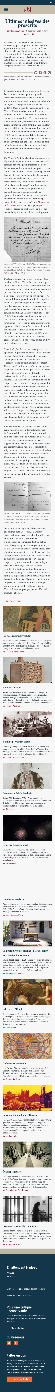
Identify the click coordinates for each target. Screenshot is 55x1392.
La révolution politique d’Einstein (20, 1115)
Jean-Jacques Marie (14, 915)
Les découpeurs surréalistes (17, 636)
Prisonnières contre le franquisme (20, 1226)
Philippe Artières (17, 31)
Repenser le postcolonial (15, 845)
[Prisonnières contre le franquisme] (27, 1208)
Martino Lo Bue (12, 1136)
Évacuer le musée (12, 1171)
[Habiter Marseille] (27, 670)
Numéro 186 (28, 34)
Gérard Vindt (11, 1028)
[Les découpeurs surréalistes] (27, 618)
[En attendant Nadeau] (27, 9)
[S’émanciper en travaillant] (27, 724)
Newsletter (44, 72)
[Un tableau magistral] (27, 881)
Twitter (35, 72)
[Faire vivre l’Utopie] (27, 991)
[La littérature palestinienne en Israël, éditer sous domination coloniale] (27, 933)
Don (49, 72)
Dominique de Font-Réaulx (17, 1190)
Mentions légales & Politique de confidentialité (26, 1289)
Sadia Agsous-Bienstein (16, 973)
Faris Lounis (11, 863)
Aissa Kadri (10, 809)
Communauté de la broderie (17, 793)
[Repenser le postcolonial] (27, 827)
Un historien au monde (14, 1063)
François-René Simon (15, 652)
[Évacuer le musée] (27, 1154)
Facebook (40, 72)
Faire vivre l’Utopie (13, 1009)
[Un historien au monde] (27, 1046)
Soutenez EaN (19, 1379)
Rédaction (11, 1276)
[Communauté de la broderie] (27, 775)
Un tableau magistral (13, 899)
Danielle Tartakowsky (15, 757)
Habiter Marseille (12, 687)
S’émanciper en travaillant (16, 741)
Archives (10, 1273)
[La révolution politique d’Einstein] (27, 1097)
